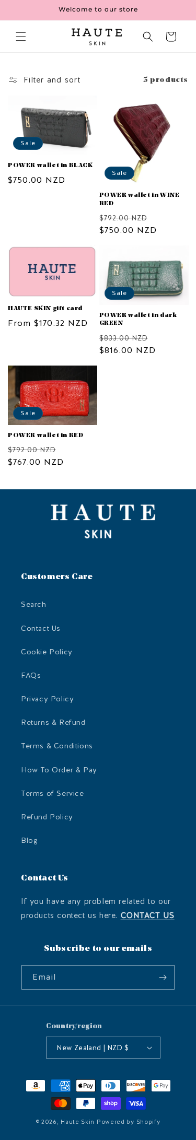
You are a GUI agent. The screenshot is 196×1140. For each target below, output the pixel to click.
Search (34, 604)
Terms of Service (52, 793)
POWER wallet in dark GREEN (138, 319)
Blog (29, 840)
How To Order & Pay (59, 770)
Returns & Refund (53, 722)
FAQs (31, 675)
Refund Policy (47, 817)
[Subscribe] (162, 977)
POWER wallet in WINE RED (139, 199)
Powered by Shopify (128, 1122)
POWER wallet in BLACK (50, 165)
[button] (20, 36)
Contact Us (41, 628)
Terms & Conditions (57, 746)
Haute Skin (78, 1122)
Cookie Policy (47, 652)
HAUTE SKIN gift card (45, 308)
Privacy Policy (47, 699)
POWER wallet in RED (45, 435)
